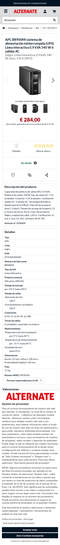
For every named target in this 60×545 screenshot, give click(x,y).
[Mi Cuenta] (45, 11)
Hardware (13, 28)
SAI (37, 28)
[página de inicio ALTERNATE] (25, 11)
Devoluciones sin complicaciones (30, 3)
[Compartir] (46, 175)
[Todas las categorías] (5, 11)
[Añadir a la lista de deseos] (13, 175)
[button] (6, 80)
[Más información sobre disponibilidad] (35, 163)
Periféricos (26, 28)
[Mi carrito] (54, 11)
